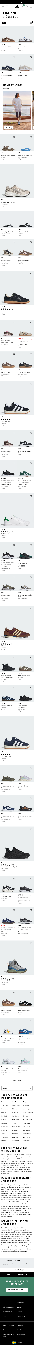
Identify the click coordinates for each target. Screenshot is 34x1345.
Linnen (3, 1119)
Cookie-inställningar (8, 1325)
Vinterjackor (5, 1102)
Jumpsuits (4, 1105)
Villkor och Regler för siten (8, 1335)
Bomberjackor (5, 1116)
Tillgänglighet (21, 1334)
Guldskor (15, 1112)
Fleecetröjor (27, 1123)
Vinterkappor (27, 1109)
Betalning (19, 1311)
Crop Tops (4, 1112)
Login (8, 1274)
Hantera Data (20, 1325)
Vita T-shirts (16, 1102)
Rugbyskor (26, 1102)
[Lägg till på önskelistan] (14, 29)
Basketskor (26, 1130)
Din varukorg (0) (22, 1274)
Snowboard (4, 1130)
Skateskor (26, 1105)
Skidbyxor (15, 1133)
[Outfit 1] (17, 111)
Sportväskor (5, 1123)
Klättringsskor (27, 1119)
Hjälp (4, 1316)
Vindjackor (4, 1137)
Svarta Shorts (27, 1133)
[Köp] (17, 7)
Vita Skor (15, 1123)
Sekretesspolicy (21, 1329)
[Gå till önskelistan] (7, 6)
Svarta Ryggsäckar (26, 1116)
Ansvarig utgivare (7, 1311)
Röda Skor (15, 1137)
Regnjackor (15, 1119)
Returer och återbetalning (20, 1301)
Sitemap (19, 1307)
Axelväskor (15, 1140)
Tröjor (3, 1133)
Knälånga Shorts (4, 1141)
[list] (14, 23)
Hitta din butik (21, 1316)
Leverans (5, 1300)
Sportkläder (16, 1126)
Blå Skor (15, 1109)
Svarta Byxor (16, 1105)
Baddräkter (4, 1126)
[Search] (27, 6)
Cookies (5, 1329)
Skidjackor (15, 1130)
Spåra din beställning (8, 1307)
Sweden (20, 1342)
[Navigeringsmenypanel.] (3, 6)
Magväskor (4, 1109)
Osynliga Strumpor (15, 1116)
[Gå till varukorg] (31, 6)
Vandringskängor (28, 1112)
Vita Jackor (26, 1126)
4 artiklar (7, 127)
